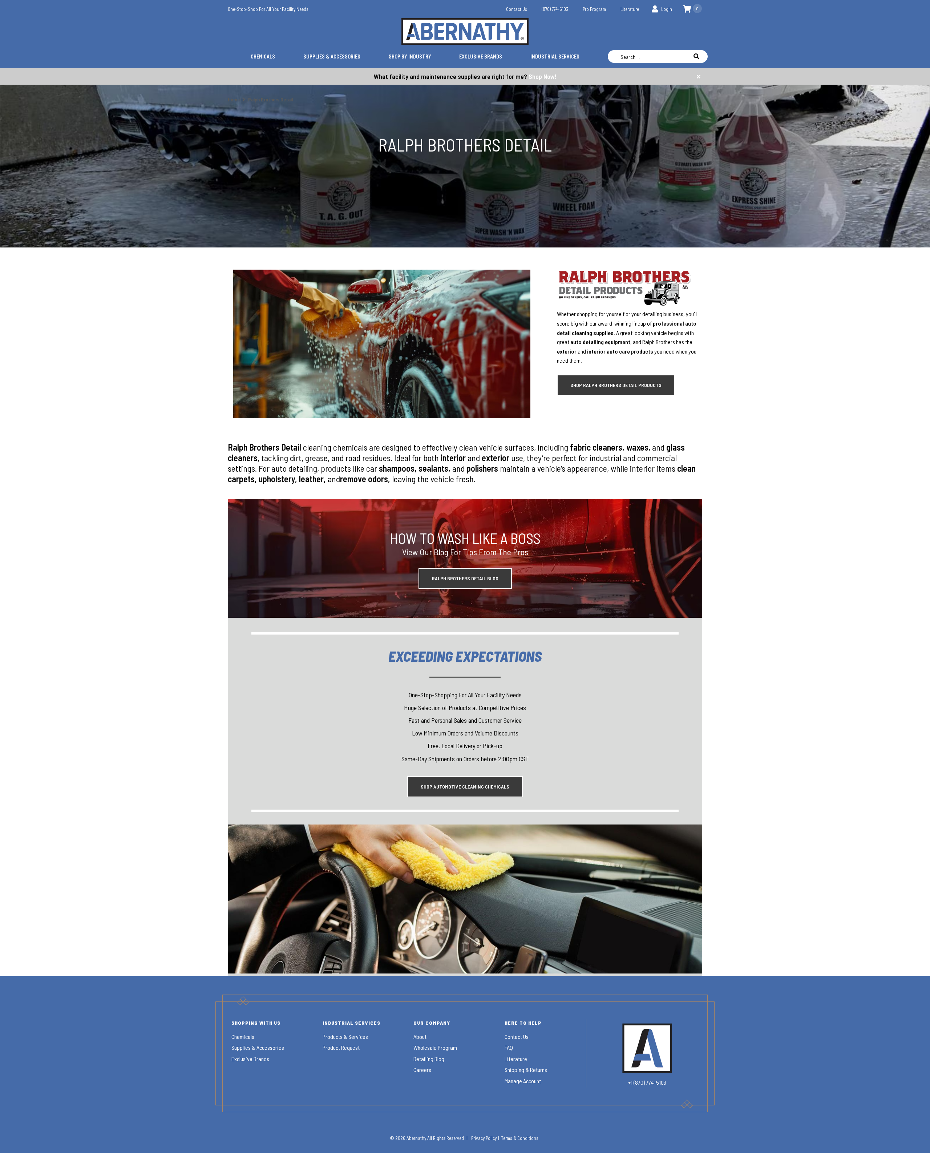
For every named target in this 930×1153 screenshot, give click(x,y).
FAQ (509, 1047)
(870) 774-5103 (555, 9)
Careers (422, 1069)
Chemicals (263, 56)
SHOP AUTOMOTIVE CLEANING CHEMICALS (465, 786)
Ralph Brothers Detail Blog (465, 578)
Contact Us (516, 9)
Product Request (341, 1047)
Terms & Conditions (519, 1138)
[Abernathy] (465, 31)
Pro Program (594, 9)
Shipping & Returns (526, 1069)
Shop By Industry (410, 56)
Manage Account (523, 1080)
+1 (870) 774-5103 (647, 1082)
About (419, 1036)
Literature (629, 9)
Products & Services (345, 1036)
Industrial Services (554, 56)
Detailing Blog (428, 1058)
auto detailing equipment (600, 341)
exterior (567, 351)
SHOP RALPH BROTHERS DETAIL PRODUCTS (616, 385)
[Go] (700, 57)
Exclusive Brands (480, 56)
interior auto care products (620, 351)
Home (234, 99)
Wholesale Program (435, 1047)
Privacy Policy (484, 1138)
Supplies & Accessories (331, 56)
